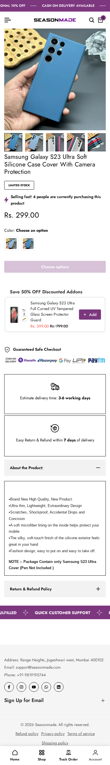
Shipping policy (55, 743)
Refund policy (27, 733)
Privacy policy (53, 733)
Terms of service (81, 733)
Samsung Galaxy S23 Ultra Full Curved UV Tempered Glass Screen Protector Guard (52, 311)
